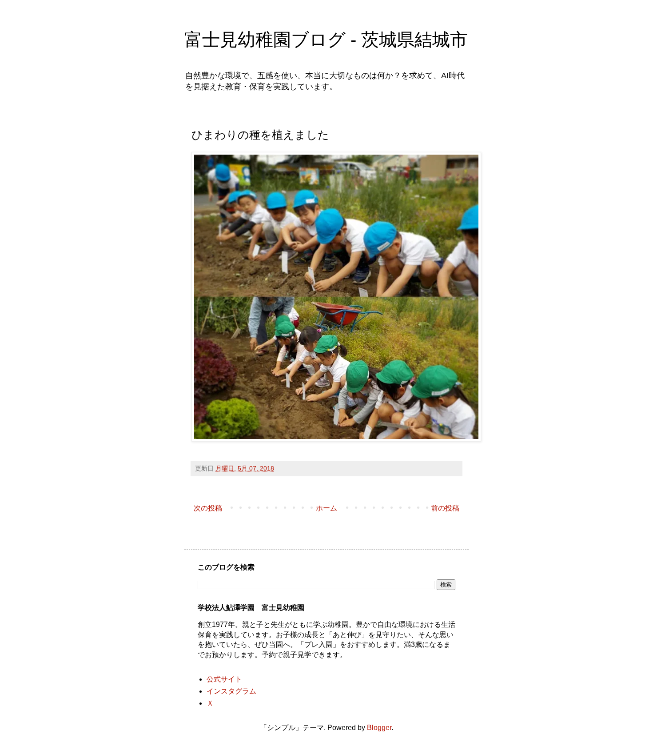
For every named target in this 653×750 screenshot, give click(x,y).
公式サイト (224, 679)
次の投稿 (208, 508)
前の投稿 (445, 508)
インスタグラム (231, 691)
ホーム (326, 508)
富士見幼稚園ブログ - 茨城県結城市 (326, 39)
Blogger (379, 727)
